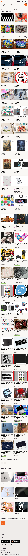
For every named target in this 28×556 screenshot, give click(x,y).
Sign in (18, 1)
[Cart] (25, 1)
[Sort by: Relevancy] (25, 37)
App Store (5, 541)
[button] (3, 548)
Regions (17, 554)
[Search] (25, 4)
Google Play (15, 541)
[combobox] (13, 4)
